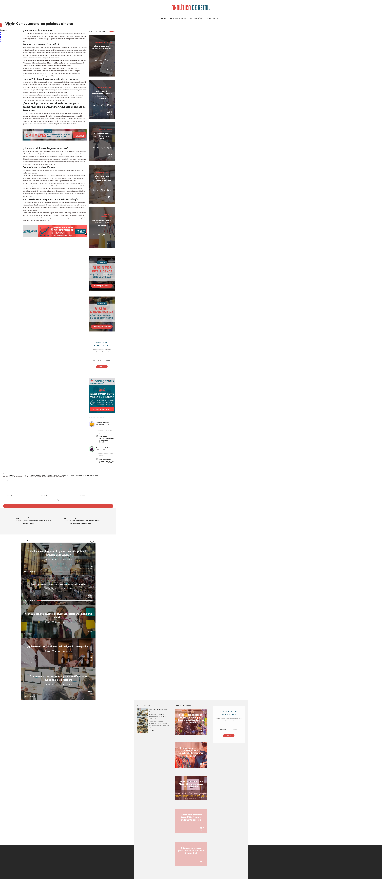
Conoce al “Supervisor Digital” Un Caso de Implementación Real (191, 817)
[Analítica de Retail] (191, 7)
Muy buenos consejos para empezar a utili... (105, 431)
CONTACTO (212, 18)
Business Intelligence (103, 87)
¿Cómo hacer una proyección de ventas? (102, 47)
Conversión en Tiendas (103, 42)
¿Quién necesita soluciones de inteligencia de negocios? (58, 646)
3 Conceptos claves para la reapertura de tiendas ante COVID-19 (106, 461)
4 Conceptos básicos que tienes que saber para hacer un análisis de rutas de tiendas (191, 719)
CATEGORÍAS (196, 18)
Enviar (102, 366)
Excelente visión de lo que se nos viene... (105, 454)
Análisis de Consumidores (106, 216)
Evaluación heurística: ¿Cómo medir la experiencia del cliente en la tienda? (191, 752)
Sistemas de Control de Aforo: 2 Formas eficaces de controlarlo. (191, 784)
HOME (163, 18)
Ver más (151, 730)
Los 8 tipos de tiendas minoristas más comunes (102, 222)
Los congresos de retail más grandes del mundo (58, 583)
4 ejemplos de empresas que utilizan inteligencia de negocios (102, 94)
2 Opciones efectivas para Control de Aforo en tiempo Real (191, 850)
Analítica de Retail (103, 172)
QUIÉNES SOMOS (178, 18)
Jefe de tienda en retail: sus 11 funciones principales (102, 178)
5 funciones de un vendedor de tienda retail (102, 135)
